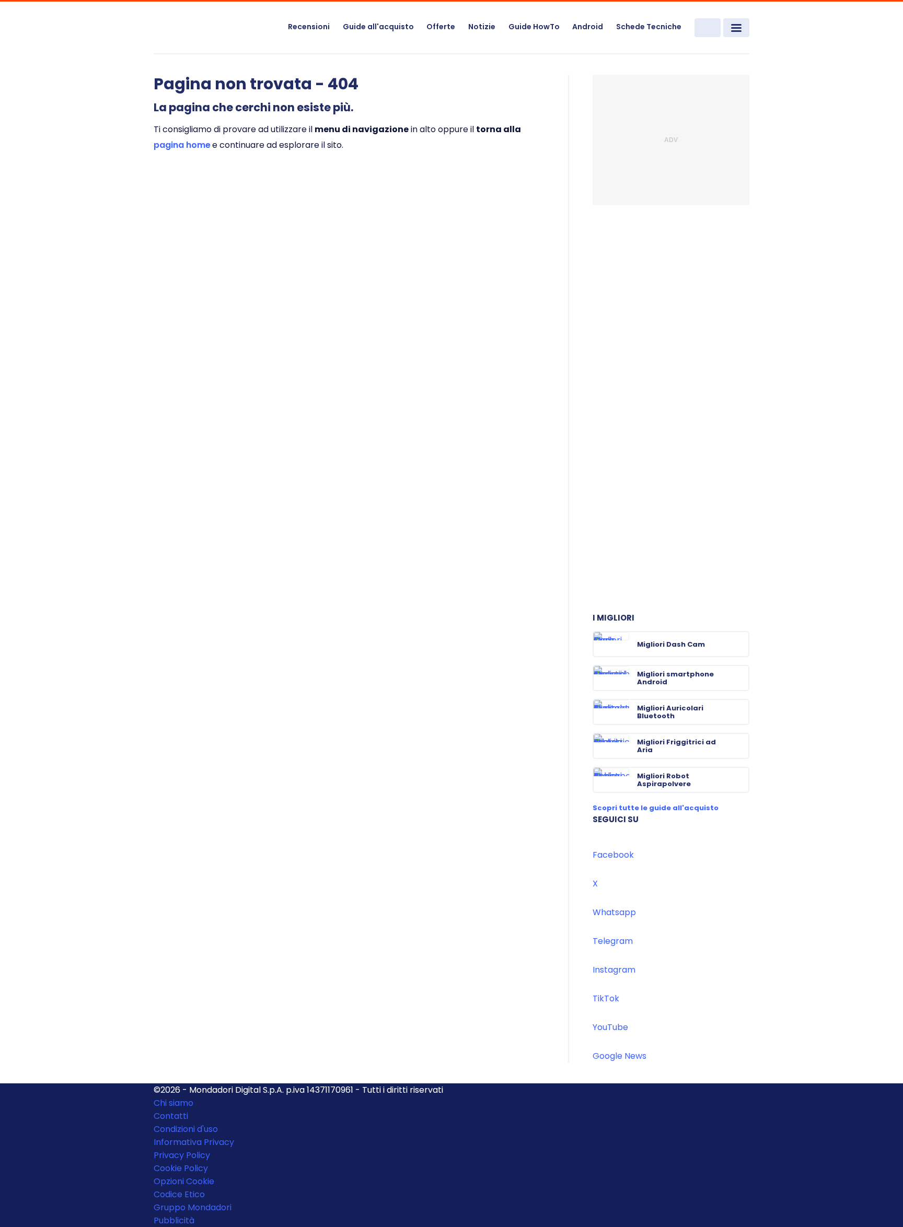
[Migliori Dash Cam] (740, 644)
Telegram (613, 941)
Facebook (613, 855)
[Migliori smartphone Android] (740, 678)
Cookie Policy (181, 1168)
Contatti (171, 1116)
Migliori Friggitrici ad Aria (676, 746)
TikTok (606, 998)
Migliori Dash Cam (671, 644)
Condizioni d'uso (186, 1129)
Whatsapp (614, 912)
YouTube (610, 1027)
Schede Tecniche (648, 26)
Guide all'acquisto (378, 26)
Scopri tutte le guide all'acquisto (656, 808)
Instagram (614, 970)
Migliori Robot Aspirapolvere (664, 780)
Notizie (481, 26)
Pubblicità (174, 1220)
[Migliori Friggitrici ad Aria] (740, 746)
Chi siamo (173, 1103)
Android (587, 26)
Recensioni (309, 26)
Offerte (440, 26)
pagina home (182, 145)
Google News (619, 1056)
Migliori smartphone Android (675, 678)
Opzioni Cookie (184, 1181)
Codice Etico (179, 1194)
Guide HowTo (534, 26)
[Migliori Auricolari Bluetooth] (740, 712)
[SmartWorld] (214, 28)
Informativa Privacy (194, 1142)
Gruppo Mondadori (192, 1207)
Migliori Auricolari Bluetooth (670, 712)
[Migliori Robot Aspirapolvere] (740, 780)
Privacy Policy (182, 1155)
